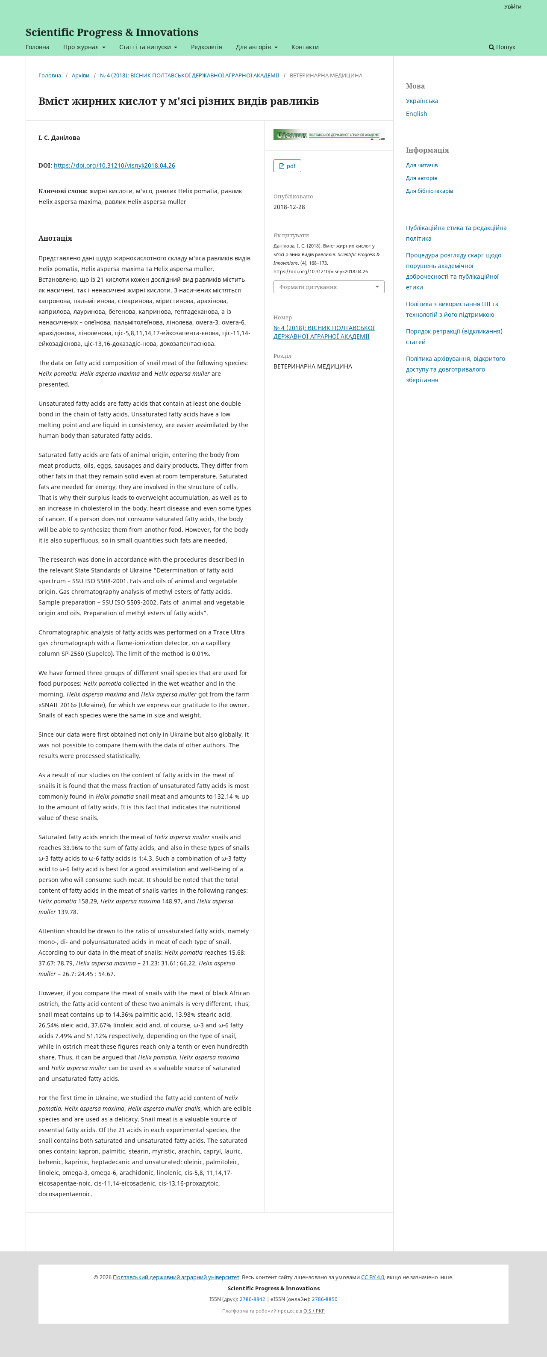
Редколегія (206, 47)
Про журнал (81, 47)
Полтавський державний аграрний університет (176, 1277)
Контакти (305, 47)
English (416, 113)
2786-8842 (252, 1299)
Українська (422, 101)
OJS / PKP (314, 1311)
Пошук (504, 47)
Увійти (512, 6)
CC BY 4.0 (372, 1277)
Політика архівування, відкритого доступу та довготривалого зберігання (455, 369)
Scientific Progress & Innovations (112, 32)
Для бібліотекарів (429, 191)
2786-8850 (325, 1299)
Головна (38, 47)
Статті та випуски (146, 47)
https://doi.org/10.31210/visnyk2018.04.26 (114, 165)
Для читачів (422, 165)
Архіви (80, 75)
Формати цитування (308, 287)
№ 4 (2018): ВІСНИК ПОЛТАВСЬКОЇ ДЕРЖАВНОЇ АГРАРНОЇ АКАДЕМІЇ (189, 75)
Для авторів (254, 47)
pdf (290, 166)
